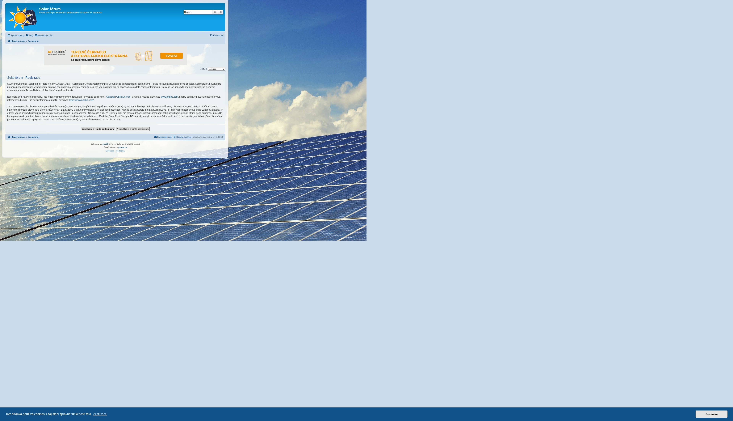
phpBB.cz (122, 147)
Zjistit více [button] (100, 414)
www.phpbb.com (169, 97)
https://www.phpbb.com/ (81, 100)
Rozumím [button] (712, 414)
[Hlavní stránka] (22, 17)
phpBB (106, 144)
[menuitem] (29, 35)
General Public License (118, 97)
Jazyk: (203, 69)
